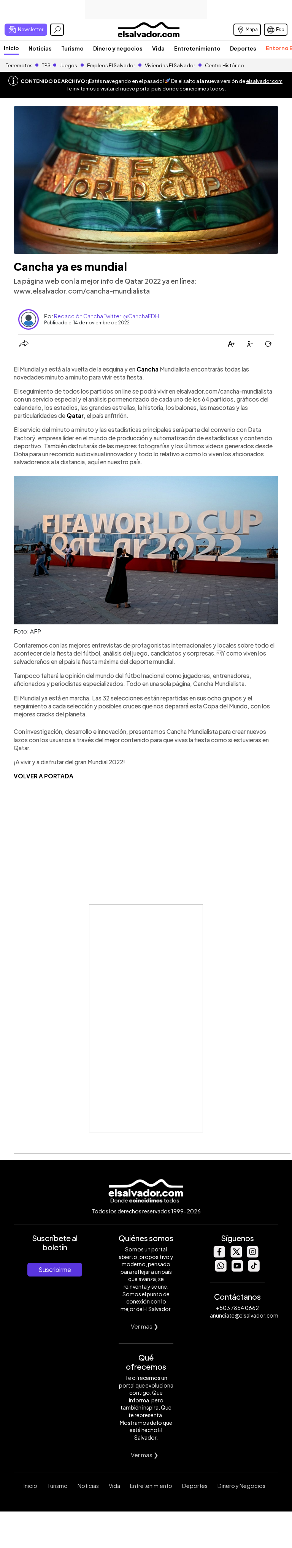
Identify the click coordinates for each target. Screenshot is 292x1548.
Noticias (40, 48)
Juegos (68, 65)
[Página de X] (236, 1255)
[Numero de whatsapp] (220, 1269)
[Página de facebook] (219, 1255)
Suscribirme (54, 1269)
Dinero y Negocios (241, 1485)
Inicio (11, 47)
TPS (46, 65)
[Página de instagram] (252, 1255)
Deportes (243, 48)
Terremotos (19, 65)
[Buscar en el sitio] (57, 30)
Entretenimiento (197, 48)
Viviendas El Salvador (170, 65)
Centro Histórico (224, 65)
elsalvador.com (264, 81)
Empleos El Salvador (111, 65)
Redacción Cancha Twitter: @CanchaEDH (106, 316)
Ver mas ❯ (145, 1326)
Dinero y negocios (118, 48)
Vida (158, 48)
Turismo (72, 48)
